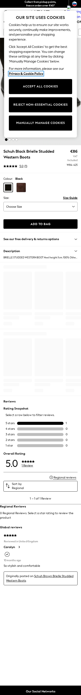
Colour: (8, 179)
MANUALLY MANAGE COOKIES (40, 123)
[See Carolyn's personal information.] (19, 547)
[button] (6, 139)
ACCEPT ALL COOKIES (40, 86)
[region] (40, 74)
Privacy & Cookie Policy (26, 74)
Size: (6, 198)
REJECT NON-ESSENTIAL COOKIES (40, 105)
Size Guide (70, 198)
